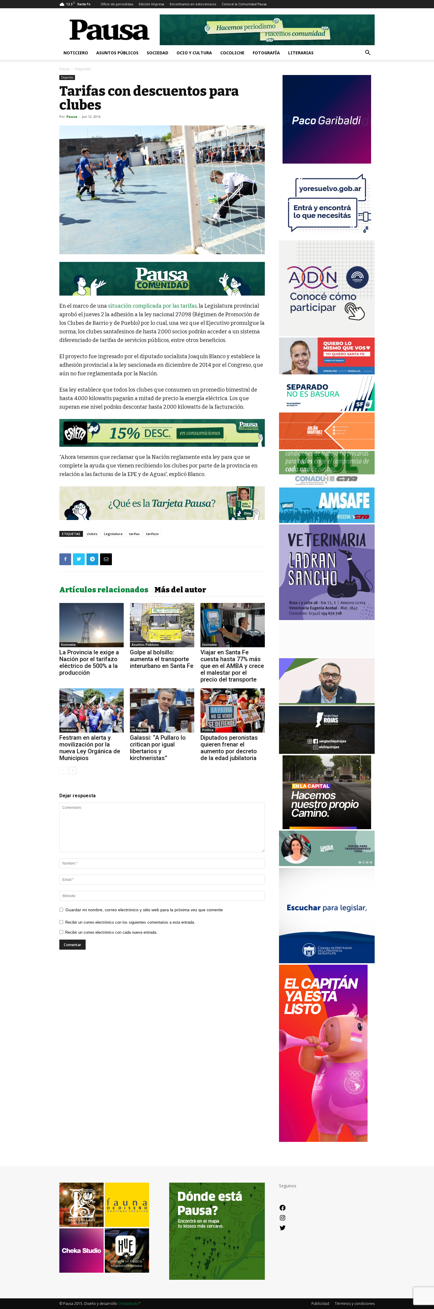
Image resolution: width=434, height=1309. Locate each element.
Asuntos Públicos (117, 53)
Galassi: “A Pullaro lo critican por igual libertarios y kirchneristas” (158, 748)
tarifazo (152, 534)
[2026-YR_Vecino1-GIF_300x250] (327, 237)
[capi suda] (323, 1140)
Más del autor (180, 590)
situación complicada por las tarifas (152, 306)
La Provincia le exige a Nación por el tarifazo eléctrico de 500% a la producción (89, 662)
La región (139, 730)
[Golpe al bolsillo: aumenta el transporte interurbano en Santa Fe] (162, 625)
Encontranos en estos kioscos (193, 4)
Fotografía (266, 53)
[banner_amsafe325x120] (327, 521)
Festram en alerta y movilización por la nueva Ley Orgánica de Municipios (89, 748)
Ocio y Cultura (194, 53)
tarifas (134, 534)
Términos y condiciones (355, 1303)
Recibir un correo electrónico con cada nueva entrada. (111, 932)
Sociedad (157, 53)
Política (207, 730)
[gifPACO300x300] (327, 162)
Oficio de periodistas (117, 4)
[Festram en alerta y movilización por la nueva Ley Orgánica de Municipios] (91, 710)
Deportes (67, 77)
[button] (367, 53)
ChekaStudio (128, 1303)
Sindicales (68, 730)
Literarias (301, 53)
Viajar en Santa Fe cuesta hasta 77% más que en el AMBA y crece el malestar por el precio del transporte (232, 666)
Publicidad (320, 1303)
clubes (92, 534)
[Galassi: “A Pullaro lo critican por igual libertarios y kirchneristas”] (162, 710)
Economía (68, 645)
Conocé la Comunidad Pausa (244, 4)
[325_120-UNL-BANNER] (327, 655)
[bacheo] (327, 827)
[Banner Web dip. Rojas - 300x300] (327, 752)
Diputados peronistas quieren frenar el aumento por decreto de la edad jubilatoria (229, 748)
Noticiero (75, 53)
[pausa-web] (327, 448)
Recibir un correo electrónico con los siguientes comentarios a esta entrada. (130, 922)
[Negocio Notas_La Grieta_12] (162, 433)
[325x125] (327, 373)
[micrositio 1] (162, 279)
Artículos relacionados (104, 590)
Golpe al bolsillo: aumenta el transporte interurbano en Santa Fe (161, 659)
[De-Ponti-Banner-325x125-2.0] (327, 864)
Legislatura (113, 534)
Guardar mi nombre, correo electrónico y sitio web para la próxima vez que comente (144, 909)
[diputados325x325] (327, 961)
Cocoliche (232, 53)
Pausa (64, 68)
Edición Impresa (151, 4)
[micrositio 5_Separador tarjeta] (162, 503)
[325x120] (327, 409)
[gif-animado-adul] (327, 484)
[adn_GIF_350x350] (327, 334)
